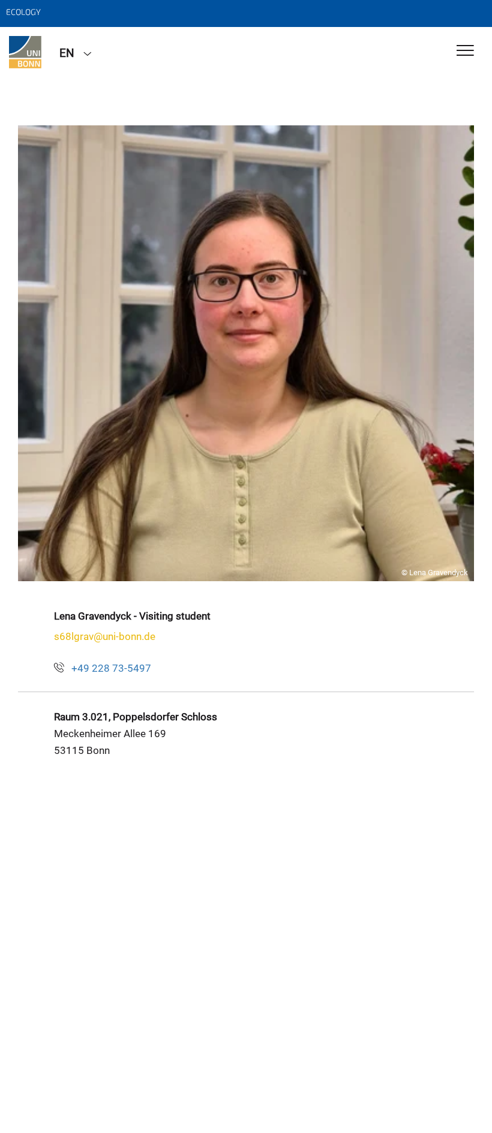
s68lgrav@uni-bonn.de (104, 636)
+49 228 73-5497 (111, 668)
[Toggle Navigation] (465, 51)
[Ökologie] (25, 52)
